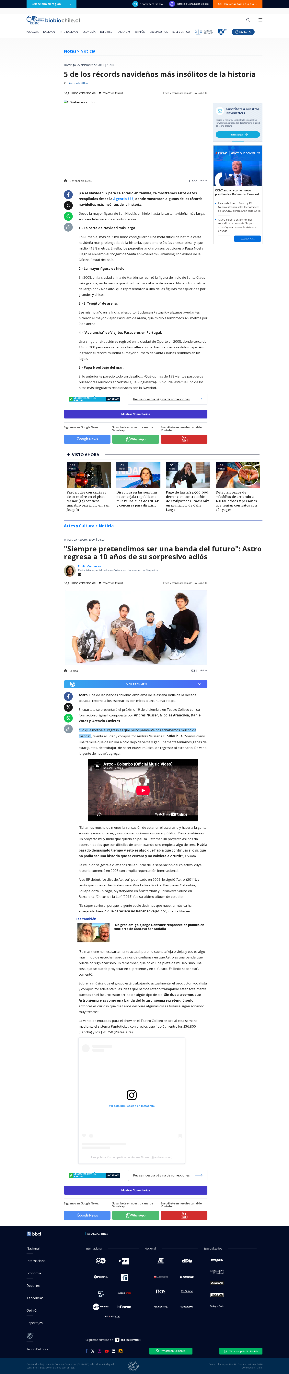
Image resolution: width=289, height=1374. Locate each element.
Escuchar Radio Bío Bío (239, 4)
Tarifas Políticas (37, 1349)
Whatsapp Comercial (173, 1351)
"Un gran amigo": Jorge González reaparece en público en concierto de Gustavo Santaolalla (158, 927)
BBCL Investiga (159, 31)
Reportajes (35, 1323)
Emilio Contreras (89, 566)
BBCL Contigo (181, 31)
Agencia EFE (123, 199)
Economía (89, 31)
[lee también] (94, 933)
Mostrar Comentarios (135, 414)
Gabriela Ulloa (78, 83)
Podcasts (33, 31)
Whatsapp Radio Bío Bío (243, 1351)
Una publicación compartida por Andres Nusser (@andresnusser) (131, 1157)
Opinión (140, 31)
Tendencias (123, 31)
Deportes (106, 31)
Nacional (49, 31)
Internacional (69, 31)
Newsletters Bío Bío (151, 4)
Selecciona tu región (46, 4)
